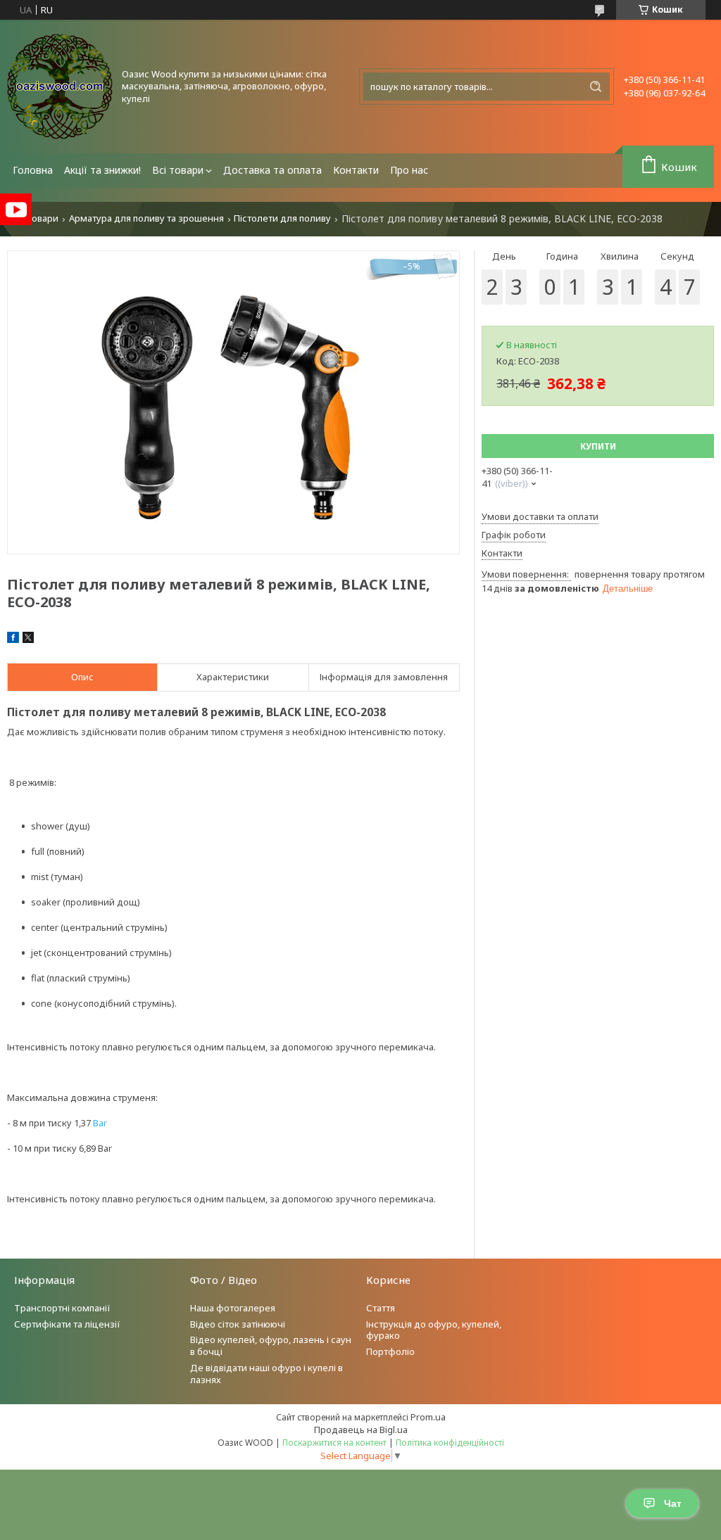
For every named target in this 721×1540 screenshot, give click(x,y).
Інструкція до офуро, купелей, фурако (433, 1330)
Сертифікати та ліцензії (67, 1324)
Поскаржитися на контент (334, 1443)
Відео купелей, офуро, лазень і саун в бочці (270, 1345)
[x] (28, 639)
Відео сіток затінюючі (237, 1324)
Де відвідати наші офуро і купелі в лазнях (266, 1373)
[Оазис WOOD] (60, 86)
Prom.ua (428, 1417)
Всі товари (177, 170)
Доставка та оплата (272, 170)
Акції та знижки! (102, 170)
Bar (100, 1122)
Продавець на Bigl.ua (361, 1429)
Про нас (409, 170)
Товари (42, 218)
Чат (673, 1503)
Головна (33, 170)
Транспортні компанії (62, 1308)
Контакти (356, 170)
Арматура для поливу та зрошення (146, 218)
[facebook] (13, 639)
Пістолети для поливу (282, 218)
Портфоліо (390, 1351)
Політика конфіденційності (450, 1443)
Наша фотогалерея (232, 1308)
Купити (598, 446)
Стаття (380, 1308)
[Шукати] (596, 86)
